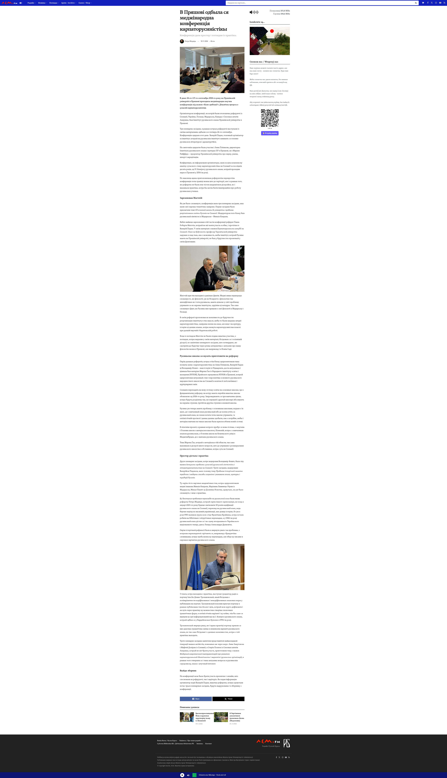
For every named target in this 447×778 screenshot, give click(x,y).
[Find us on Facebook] (427, 2)
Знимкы (199, 744)
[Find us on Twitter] (432, 2)
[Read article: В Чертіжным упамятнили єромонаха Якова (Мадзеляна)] (221, 717)
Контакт (208, 744)
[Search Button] (416, 3)
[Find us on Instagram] (436, 2)
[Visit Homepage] (9, 3)
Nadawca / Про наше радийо (190, 740)
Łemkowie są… (257, 22)
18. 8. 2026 (233, 724)
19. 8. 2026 (199, 724)
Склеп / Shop (84, 3)
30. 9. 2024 (204, 41)
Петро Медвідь (190, 41)
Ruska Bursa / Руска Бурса (167, 740)
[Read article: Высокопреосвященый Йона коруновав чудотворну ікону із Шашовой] (187, 717)
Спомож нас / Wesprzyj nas (264, 61)
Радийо (31, 3)
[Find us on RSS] (444, 2)
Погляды (53, 3)
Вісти (213, 41)
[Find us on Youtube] (440, 2)
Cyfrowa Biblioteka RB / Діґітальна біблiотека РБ (175, 744)
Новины (41, 3)
